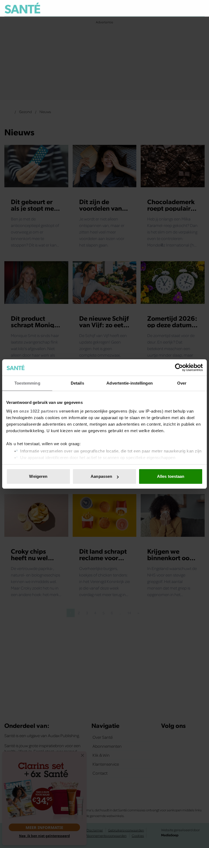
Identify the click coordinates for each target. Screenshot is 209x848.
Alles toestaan (170, 476)
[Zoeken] (200, 8)
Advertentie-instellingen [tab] (129, 383)
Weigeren (38, 476)
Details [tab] (77, 383)
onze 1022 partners (38, 411)
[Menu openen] (167, 8)
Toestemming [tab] (27, 383)
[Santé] (22, 8)
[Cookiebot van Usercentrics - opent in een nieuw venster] (179, 367)
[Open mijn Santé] (184, 8)
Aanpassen (101, 476)
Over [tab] (181, 383)
